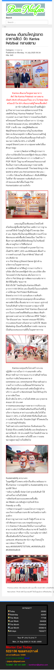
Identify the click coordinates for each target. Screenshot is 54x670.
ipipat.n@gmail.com (16, 661)
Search (9, 17)
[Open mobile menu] (5, 26)
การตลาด (18, 50)
